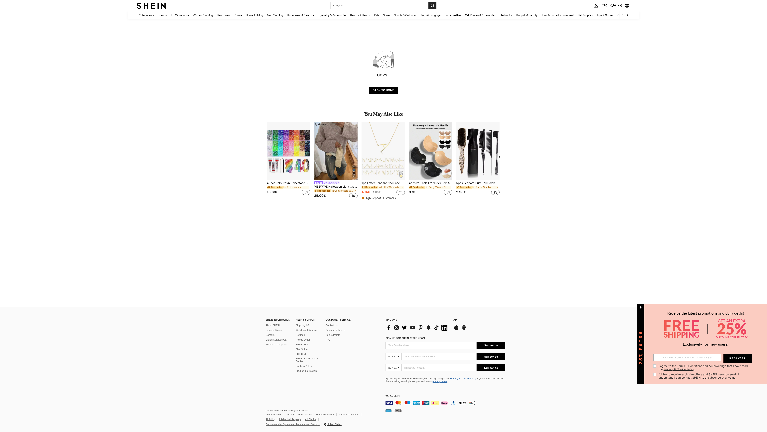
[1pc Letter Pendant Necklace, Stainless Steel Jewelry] (383, 151)
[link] (604, 5)
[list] (417, 328)
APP (455, 320)
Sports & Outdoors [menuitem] (405, 15)
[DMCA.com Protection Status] (397, 410)
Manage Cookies (325, 414)
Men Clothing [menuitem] (275, 15)
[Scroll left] (622, 15)
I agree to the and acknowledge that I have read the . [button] (704, 367)
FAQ (328, 339)
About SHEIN (273, 325)
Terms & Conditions (349, 414)
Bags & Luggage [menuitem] (430, 15)
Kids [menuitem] (376, 15)
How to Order (303, 339)
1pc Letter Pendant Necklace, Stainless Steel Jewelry (383, 183)
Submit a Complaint (276, 344)
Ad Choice (310, 419)
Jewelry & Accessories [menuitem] (333, 15)
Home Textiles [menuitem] (452, 15)
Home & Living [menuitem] (254, 15)
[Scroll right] (627, 15)
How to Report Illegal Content (307, 360)
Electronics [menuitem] (506, 15)
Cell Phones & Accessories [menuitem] (480, 15)
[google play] (464, 329)
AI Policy (270, 419)
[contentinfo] (445, 403)
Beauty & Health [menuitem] (360, 15)
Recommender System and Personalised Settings (293, 424)
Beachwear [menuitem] (224, 15)
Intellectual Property (290, 419)
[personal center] (596, 5)
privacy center (439, 381)
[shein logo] (151, 5)
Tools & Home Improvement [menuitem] (557, 15)
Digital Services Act (276, 339)
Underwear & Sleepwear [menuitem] (302, 15)
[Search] (432, 5)
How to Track (303, 344)
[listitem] (288, 161)
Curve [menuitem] (238, 15)
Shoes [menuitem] (386, 15)
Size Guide (302, 349)
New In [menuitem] (163, 15)
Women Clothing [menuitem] (203, 15)
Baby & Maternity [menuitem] (526, 15)
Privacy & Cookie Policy (463, 378)
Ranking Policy (304, 366)
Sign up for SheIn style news (405, 338)
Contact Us (332, 325)
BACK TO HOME (383, 90)
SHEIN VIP (301, 354)
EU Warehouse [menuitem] (180, 15)
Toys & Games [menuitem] (605, 15)
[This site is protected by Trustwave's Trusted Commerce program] (388, 410)
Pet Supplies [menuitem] (585, 15)
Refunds (300, 335)
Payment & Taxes (335, 330)
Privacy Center (274, 414)
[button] (620, 5)
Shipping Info (303, 325)
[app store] (456, 329)
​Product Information (306, 371)
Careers (270, 335)
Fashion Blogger (275, 330)
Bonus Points (333, 335)
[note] (379, 198)
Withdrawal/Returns (306, 330)
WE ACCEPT (392, 396)
